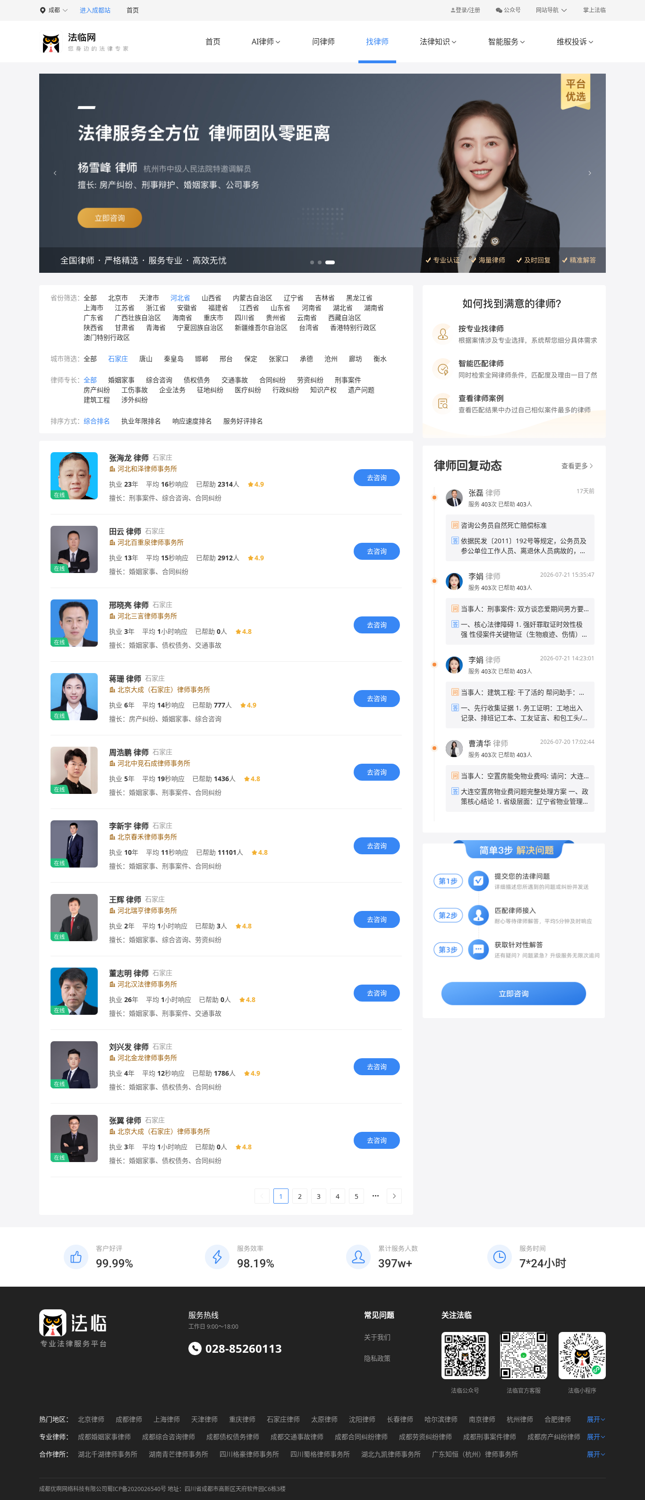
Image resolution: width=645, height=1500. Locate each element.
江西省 (249, 307)
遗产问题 (361, 389)
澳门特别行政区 (107, 337)
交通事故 (234, 379)
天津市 (149, 297)
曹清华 (479, 743)
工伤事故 (134, 389)
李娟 (476, 576)
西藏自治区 (344, 317)
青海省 (156, 327)
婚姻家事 (121, 379)
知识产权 (323, 389)
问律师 (323, 41)
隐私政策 (377, 1358)
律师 (484, 493)
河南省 (312, 307)
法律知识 (438, 41)
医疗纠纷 (248, 389)
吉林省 (325, 297)
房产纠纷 (97, 389)
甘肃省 (125, 327)
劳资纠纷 (310, 379)
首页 (133, 10)
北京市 (118, 297)
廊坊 (355, 358)
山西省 (211, 297)
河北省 (180, 297)
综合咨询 (159, 379)
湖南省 (374, 307)
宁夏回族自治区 (200, 327)
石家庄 (118, 358)
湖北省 (343, 307)
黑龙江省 (359, 297)
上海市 (93, 307)
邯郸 (201, 358)
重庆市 (213, 317)
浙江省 (156, 307)
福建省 (218, 307)
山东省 (280, 307)
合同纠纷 (272, 379)
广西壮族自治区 (138, 317)
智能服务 (507, 41)
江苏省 (125, 307)
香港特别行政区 (353, 327)
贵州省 (276, 317)
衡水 (380, 358)
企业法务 (172, 389)
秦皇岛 (174, 358)
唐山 (146, 358)
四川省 (245, 317)
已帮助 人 (515, 504)
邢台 (226, 358)
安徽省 (187, 307)
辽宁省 (294, 297)
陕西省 (93, 327)
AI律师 (266, 41)
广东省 (93, 317)
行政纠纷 (285, 389)
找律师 (377, 41)
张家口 (279, 358)
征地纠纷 (210, 389)
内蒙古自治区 (252, 297)
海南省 (182, 317)
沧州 (331, 358)
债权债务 (197, 379)
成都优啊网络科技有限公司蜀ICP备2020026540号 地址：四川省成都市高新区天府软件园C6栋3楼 (162, 1489)
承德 (306, 358)
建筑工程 (97, 399)
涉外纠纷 (134, 399)
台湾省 (309, 327)
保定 (250, 358)
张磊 (476, 493)
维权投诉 (575, 41)
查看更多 (574, 465)
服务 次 (483, 504)
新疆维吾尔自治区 (261, 327)
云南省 (307, 317)
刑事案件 (348, 379)
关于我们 (377, 1336)
